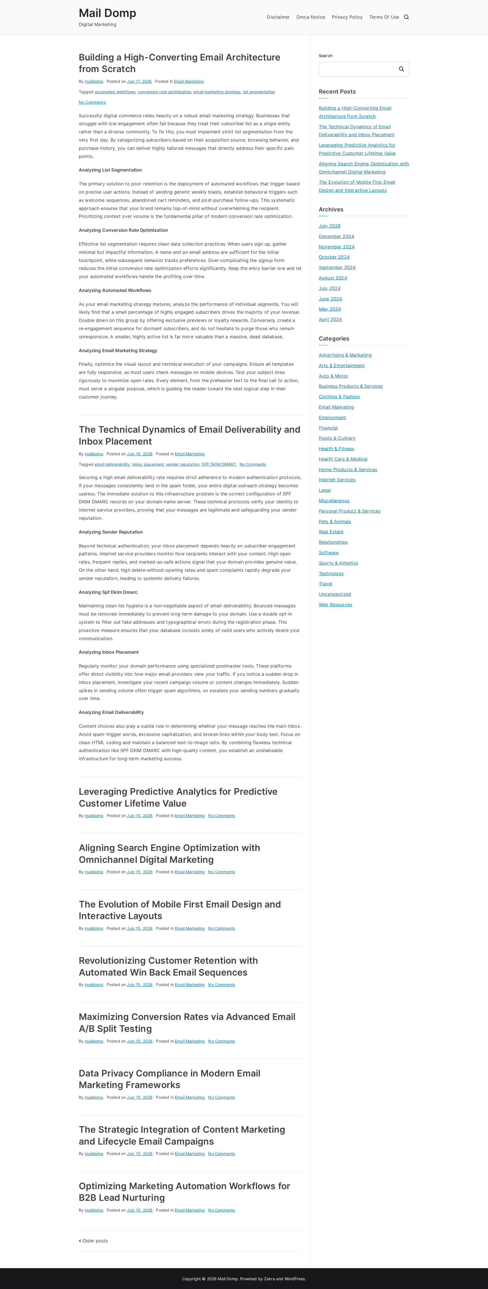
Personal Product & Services (349, 511)
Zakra (269, 1278)
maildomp (94, 81)
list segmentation (259, 91)
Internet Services (337, 479)
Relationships (333, 542)
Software (329, 552)
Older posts (95, 1240)
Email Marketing (189, 81)
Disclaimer (278, 17)
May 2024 (330, 309)
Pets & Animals (335, 521)
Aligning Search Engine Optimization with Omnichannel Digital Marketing (364, 168)
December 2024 (336, 236)
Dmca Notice (311, 17)
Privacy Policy (347, 17)
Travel (325, 583)
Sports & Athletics (338, 563)
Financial (328, 428)
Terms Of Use (384, 17)
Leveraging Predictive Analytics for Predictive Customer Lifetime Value (357, 149)
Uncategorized (335, 594)
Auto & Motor (333, 376)
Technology (331, 573)
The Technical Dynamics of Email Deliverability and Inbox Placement (357, 131)
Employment (332, 417)
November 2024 (336, 247)
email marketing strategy (217, 91)
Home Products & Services (348, 469)
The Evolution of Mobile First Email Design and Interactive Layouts (357, 186)
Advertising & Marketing (345, 355)
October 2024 (334, 257)
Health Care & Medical (343, 459)
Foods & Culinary (337, 438)
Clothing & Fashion (339, 396)
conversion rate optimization (164, 91)
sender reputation (182, 464)
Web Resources (335, 604)
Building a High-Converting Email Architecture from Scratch (355, 112)
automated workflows (115, 91)
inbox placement (148, 464)
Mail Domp (107, 13)
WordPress (295, 1278)
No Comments (92, 102)
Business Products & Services (351, 386)
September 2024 (337, 267)
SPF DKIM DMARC (219, 464)
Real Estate (331, 531)
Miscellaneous (334, 500)
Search (326, 55)
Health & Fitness (336, 448)
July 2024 (330, 288)
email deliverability (112, 464)
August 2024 (333, 278)
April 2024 (330, 319)
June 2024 (330, 299)
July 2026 (330, 226)
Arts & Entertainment (342, 365)
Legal (325, 490)
